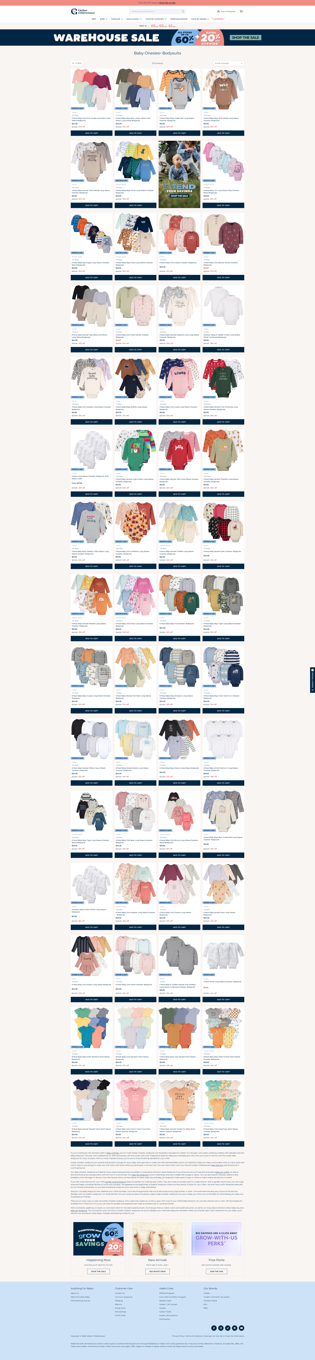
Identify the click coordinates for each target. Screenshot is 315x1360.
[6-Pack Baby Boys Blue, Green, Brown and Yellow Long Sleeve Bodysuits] (135, 89)
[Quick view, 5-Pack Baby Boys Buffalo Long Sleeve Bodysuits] (153, 362)
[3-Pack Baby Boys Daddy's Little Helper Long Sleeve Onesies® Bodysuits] (91, 522)
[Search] (183, 11)
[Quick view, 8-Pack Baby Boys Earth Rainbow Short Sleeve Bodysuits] (109, 1012)
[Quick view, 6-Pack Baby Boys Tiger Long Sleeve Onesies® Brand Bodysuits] (109, 795)
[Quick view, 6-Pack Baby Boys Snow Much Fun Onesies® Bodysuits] (241, 651)
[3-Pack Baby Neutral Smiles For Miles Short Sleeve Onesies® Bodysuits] (179, 1100)
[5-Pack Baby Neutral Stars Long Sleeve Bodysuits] (223, 883)
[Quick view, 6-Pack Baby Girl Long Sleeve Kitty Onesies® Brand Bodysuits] (241, 146)
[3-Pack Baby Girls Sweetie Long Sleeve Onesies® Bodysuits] (91, 378)
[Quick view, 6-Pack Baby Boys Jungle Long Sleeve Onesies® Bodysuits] (109, 651)
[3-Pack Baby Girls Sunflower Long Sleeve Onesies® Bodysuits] (135, 522)
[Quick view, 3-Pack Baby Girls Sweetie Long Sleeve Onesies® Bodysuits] (109, 362)
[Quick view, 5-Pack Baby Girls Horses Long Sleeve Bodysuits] (109, 940)
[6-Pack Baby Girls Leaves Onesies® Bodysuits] (179, 234)
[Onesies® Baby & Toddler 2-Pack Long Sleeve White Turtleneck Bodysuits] (223, 306)
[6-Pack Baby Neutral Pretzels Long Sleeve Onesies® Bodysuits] (91, 595)
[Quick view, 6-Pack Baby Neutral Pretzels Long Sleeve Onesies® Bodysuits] (109, 579)
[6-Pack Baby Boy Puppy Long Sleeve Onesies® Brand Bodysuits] (91, 234)
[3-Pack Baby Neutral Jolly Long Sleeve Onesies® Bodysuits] (179, 450)
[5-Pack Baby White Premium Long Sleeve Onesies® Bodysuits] (223, 739)
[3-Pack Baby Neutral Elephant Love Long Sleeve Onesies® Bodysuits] (179, 306)
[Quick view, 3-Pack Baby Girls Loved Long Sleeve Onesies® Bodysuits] (197, 362)
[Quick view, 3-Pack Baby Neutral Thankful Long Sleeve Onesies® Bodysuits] (241, 434)
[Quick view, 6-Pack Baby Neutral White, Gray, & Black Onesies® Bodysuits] (109, 723)
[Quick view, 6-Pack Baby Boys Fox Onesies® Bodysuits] (197, 579)
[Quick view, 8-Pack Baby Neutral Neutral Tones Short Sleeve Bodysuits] (109, 1084)
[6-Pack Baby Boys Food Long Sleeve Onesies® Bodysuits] (135, 234)
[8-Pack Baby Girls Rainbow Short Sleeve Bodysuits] (135, 1028)
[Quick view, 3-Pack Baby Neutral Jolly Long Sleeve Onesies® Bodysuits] (197, 434)
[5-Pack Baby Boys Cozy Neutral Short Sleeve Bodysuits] (179, 1028)
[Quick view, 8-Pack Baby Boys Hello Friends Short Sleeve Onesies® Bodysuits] (241, 1012)
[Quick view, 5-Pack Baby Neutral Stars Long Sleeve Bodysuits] (241, 868)
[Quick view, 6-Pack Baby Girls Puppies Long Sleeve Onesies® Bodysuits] (153, 868)
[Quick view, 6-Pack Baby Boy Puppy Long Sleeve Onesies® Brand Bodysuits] (109, 218)
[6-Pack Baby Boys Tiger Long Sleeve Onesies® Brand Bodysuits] (91, 811)
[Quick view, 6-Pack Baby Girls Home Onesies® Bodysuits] (153, 940)
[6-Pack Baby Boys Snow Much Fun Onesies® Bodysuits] (223, 667)
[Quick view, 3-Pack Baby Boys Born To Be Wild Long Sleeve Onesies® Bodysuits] (241, 795)
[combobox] (157, 11)
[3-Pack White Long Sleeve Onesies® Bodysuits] (223, 956)
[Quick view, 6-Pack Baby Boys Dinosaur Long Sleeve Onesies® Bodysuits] (197, 651)
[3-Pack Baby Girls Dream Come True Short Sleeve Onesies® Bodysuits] (135, 1100)
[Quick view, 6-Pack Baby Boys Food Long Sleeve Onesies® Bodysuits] (153, 218)
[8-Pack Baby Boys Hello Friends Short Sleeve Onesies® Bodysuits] (223, 1028)
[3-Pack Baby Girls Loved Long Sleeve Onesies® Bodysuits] (179, 378)
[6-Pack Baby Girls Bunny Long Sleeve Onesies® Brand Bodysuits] (179, 811)
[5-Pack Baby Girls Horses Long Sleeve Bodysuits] (91, 956)
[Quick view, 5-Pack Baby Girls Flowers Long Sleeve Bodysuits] (197, 868)
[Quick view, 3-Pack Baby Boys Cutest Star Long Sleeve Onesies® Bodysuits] (197, 73)
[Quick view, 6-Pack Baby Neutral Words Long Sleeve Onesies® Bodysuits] (153, 723)
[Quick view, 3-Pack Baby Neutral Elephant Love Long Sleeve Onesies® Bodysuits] (197, 290)
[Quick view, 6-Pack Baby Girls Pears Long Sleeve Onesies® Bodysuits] (153, 579)
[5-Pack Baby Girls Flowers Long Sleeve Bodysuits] (179, 883)
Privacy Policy (178, 1336)
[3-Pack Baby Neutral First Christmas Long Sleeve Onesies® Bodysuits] (223, 378)
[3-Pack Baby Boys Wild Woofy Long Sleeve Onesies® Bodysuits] (223, 89)
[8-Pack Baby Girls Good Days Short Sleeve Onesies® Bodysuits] (223, 1100)
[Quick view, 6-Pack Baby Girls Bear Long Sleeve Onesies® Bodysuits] (153, 795)
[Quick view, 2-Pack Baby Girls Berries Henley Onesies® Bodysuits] (241, 218)
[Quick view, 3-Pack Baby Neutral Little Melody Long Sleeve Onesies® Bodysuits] (109, 146)
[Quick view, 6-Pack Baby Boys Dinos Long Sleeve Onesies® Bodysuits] (153, 146)
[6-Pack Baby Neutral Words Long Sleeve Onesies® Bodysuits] (135, 739)
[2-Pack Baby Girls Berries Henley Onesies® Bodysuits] (223, 234)
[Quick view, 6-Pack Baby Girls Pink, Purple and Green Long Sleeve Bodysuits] (109, 73)
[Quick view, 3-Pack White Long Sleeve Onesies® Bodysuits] (241, 940)
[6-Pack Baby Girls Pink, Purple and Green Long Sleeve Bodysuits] (91, 89)
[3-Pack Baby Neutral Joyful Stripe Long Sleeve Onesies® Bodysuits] (135, 450)
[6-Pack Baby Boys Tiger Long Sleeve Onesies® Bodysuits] (223, 595)
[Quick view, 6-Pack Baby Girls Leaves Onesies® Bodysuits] (197, 218)
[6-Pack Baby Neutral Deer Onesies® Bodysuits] (223, 522)
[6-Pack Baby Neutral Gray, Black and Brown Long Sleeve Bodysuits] (91, 306)
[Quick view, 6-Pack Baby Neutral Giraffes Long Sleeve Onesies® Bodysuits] (197, 507)
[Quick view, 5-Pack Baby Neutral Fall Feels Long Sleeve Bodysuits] (153, 651)
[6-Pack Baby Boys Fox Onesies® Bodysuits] (179, 595)
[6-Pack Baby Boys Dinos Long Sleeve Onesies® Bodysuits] (135, 161)
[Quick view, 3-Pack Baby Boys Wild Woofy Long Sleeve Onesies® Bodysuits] (241, 73)
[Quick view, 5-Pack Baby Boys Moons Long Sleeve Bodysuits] (197, 723)
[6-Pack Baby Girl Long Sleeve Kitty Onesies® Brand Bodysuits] (223, 161)
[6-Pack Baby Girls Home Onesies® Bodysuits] (135, 956)
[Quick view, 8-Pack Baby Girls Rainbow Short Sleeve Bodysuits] (153, 1012)
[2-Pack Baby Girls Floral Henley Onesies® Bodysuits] (135, 306)
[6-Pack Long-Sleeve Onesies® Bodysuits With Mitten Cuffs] (91, 450)
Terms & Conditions (194, 1336)
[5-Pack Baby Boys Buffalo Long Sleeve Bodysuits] (135, 378)
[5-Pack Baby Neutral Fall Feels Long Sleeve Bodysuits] (135, 667)
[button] (77, 63)
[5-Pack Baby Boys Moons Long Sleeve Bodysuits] (179, 739)
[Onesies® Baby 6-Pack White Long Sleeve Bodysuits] (91, 883)
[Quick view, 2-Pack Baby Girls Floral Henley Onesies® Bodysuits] (153, 290)
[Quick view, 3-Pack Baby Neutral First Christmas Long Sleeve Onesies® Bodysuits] (241, 362)
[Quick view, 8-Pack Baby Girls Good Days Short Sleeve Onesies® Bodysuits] (241, 1084)
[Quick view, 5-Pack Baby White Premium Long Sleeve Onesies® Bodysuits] (241, 723)
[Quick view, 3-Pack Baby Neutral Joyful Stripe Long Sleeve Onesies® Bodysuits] (153, 434)
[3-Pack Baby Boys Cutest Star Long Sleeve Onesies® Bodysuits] (179, 89)
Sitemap (207, 1336)
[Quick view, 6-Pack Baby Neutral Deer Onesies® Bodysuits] (241, 507)
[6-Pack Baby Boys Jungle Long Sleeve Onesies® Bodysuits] (91, 667)
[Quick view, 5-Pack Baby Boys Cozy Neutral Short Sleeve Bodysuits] (197, 1012)
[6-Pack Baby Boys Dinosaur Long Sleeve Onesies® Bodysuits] (179, 667)
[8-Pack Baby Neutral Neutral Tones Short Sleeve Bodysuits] (91, 1100)
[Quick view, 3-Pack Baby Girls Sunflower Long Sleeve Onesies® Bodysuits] (153, 507)
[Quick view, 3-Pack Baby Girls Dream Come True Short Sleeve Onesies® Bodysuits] (153, 1084)
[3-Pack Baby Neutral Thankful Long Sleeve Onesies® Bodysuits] (223, 450)
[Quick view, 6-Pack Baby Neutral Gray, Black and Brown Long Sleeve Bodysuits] (109, 290)
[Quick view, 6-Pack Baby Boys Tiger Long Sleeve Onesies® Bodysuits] (241, 579)
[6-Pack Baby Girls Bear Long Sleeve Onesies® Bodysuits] (135, 811)
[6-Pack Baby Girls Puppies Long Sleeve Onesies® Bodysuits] (135, 883)
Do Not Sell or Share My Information (228, 1336)
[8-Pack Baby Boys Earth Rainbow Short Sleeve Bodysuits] (91, 1028)
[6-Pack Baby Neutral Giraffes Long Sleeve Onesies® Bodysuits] (179, 522)
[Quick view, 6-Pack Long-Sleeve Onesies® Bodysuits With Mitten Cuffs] (109, 434)
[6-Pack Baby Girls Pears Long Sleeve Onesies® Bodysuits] (135, 595)
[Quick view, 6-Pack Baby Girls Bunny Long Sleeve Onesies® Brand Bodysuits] (197, 795)
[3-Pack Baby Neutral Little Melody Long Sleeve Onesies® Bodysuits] (91, 161)
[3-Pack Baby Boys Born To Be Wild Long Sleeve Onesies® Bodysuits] (223, 811)
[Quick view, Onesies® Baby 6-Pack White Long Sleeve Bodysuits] (109, 868)
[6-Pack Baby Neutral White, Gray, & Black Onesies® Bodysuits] (91, 739)
